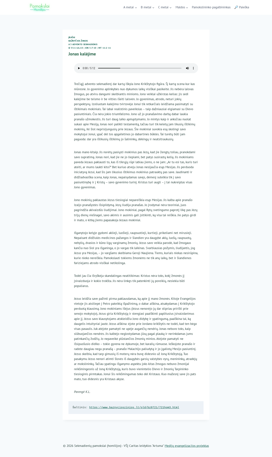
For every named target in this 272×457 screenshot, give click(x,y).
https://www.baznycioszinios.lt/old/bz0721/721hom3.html (134, 407)
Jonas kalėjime (82, 54)
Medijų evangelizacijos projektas (187, 446)
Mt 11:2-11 (104, 47)
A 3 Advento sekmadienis (83, 44)
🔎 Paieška (241, 7)
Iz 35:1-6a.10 (75, 47)
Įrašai (71, 37)
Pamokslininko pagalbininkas (211, 7)
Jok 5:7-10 (90, 47)
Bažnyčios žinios (78, 40)
